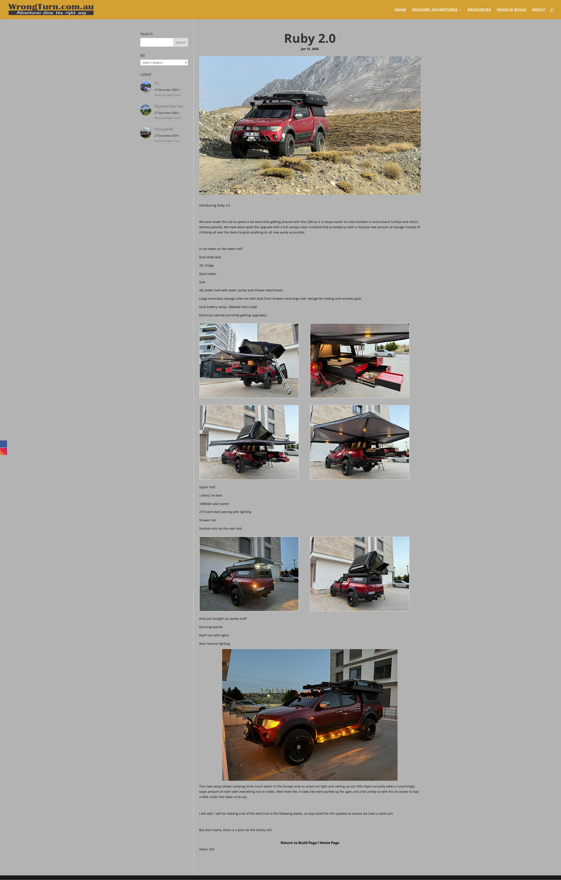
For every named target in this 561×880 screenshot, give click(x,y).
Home (400, 10)
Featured (159, 95)
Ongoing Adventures (435, 10)
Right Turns (174, 95)
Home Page (329, 842)
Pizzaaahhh (164, 129)
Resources (479, 10)
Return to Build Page (299, 842)
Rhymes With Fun (168, 106)
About (538, 10)
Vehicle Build (511, 10)
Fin (156, 83)
